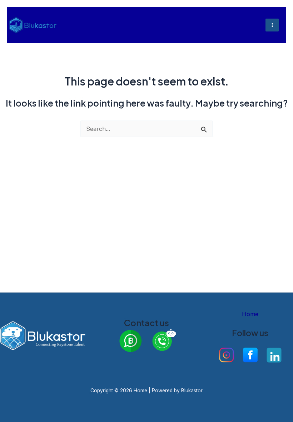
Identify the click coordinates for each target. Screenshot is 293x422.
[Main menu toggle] (272, 25)
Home (250, 314)
